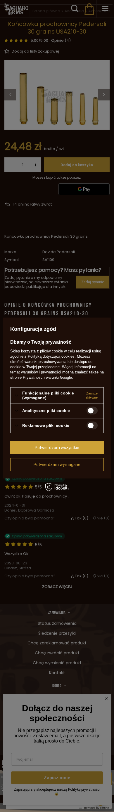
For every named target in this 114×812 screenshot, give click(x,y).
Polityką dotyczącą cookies (51, 356)
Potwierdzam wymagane (57, 464)
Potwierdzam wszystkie (57, 447)
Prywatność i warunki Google (47, 377)
